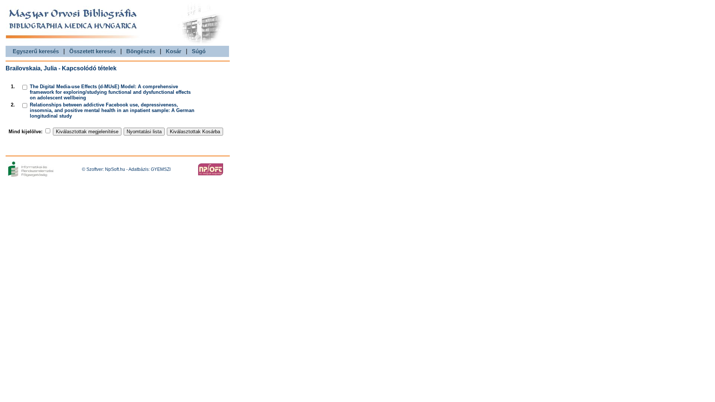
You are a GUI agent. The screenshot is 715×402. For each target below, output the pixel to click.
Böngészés (140, 51)
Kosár (173, 51)
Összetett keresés (92, 51)
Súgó (199, 51)
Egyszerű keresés (36, 51)
